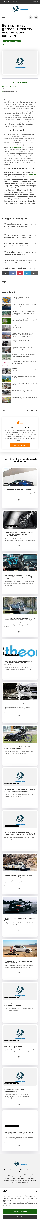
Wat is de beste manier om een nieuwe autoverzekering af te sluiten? (19, 833)
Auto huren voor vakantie (14, 704)
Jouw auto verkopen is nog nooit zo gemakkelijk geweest (18, 1004)
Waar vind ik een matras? (12, 89)
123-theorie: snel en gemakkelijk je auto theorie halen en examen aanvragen (18, 662)
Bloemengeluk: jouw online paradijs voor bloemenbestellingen (25, 398)
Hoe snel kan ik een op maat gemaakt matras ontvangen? (20, 245)
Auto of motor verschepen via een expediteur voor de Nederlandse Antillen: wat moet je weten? (22, 334)
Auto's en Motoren (12, 41)
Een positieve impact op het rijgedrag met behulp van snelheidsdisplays (19, 619)
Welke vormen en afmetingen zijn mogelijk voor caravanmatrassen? (20, 236)
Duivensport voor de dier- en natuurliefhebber (21, 298)
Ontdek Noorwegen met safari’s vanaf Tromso (24, 376)
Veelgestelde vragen (10, 92)
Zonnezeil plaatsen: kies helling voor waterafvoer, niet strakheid (23, 355)
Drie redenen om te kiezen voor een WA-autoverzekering (18, 961)
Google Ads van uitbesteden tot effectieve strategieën (22, 348)
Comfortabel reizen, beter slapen (17, 490)
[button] (36, 1191)
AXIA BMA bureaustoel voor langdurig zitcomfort (24, 369)
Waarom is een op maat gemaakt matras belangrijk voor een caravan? (20, 226)
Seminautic (32, 175)
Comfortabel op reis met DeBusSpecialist (14, 1090)
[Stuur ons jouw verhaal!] (20, 422)
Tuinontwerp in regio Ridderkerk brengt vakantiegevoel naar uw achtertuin (24, 319)
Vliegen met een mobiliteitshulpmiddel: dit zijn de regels (25, 305)
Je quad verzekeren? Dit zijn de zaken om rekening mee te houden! (19, 790)
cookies (33, 1202)
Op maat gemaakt (9, 86)
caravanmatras (15, 147)
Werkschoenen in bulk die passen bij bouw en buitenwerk (23, 391)
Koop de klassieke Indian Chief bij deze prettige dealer (17, 747)
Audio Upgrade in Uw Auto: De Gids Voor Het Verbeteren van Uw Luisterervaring (18, 534)
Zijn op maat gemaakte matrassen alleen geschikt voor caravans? (20, 262)
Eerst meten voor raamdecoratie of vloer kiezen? (24, 383)
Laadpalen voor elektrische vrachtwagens (20, 340)
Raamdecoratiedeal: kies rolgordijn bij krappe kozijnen (24, 362)
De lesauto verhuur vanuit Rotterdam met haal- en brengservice (19, 1133)
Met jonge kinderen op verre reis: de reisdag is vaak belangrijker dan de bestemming (23, 313)
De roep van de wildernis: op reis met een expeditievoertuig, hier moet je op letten (19, 576)
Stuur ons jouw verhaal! (20, 428)
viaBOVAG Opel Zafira (13, 1047)
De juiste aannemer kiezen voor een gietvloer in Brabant (23, 326)
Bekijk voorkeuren (20, 1217)
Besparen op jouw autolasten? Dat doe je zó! (19, 919)
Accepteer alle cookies (20, 1211)
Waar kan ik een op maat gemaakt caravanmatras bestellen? (20, 253)
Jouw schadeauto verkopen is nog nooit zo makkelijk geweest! (18, 876)
